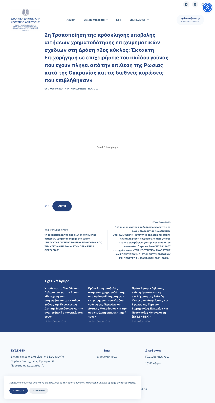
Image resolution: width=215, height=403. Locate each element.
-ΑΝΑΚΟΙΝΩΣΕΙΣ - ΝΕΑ (81, 88)
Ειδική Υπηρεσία (94, 19)
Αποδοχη (18, 390)
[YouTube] (186, 4)
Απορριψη (39, 390)
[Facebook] (195, 4)
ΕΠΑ (96, 88)
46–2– (48, 206)
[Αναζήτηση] (203, 4)
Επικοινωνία (137, 19)
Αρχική (71, 19)
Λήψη (62, 206)
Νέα (118, 19)
